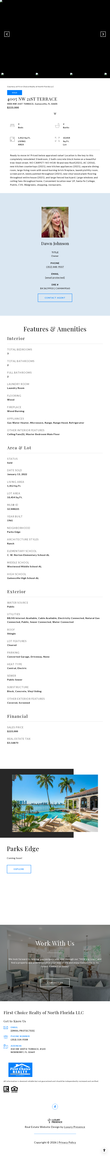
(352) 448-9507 (55, 266)
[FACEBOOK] (55, 1107)
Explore (19, 869)
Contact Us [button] (55, 982)
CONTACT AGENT (55, 297)
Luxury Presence (74, 1126)
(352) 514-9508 (19, 1039)
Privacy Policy (67, 1142)
